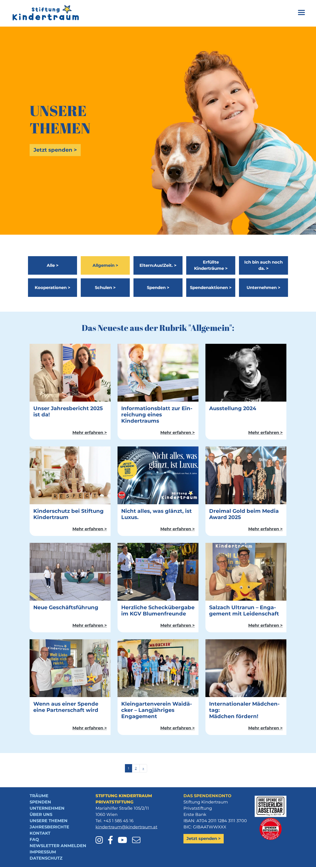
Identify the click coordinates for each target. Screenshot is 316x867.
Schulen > (105, 287)
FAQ (34, 839)
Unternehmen (47, 808)
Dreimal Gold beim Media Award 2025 (244, 514)
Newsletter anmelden (58, 845)
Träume (39, 795)
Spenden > (158, 287)
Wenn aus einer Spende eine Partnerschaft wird (65, 707)
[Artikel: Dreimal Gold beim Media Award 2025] (245, 475)
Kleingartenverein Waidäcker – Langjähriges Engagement (156, 710)
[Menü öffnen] (301, 13)
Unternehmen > (263, 287)
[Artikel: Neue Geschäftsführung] (70, 571)
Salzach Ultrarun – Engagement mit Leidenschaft (244, 610)
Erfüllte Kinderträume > (211, 265)
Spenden (40, 802)
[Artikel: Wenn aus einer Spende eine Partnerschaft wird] (70, 667)
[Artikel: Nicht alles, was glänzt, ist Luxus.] (158, 475)
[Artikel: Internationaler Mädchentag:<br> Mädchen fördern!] (245, 667)
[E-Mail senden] (136, 836)
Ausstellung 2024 (232, 408)
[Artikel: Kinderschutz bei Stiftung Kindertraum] (70, 475)
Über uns (41, 814)
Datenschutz (46, 858)
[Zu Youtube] (124, 836)
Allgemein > (105, 265)
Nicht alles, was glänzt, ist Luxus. (156, 514)
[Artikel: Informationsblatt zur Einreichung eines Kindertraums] (158, 372)
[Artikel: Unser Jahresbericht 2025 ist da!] (70, 372)
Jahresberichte (49, 827)
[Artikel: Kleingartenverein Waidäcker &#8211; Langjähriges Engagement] (158, 667)
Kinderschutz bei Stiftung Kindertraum (68, 514)
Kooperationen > (52, 287)
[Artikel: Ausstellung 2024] (245, 372)
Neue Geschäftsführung (65, 607)
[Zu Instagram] (101, 836)
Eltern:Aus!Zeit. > (158, 265)
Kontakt (40, 833)
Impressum (43, 852)
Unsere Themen (49, 820)
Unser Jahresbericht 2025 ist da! (68, 411)
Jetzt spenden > (55, 150)
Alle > (53, 265)
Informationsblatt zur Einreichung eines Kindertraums (156, 414)
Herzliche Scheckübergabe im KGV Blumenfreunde (158, 610)
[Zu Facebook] (112, 836)
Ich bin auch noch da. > (263, 265)
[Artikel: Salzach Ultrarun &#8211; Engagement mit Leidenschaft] (245, 571)
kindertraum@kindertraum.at (126, 827)
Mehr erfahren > (89, 432)
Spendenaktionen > (211, 287)
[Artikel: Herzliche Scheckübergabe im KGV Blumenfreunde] (158, 571)
